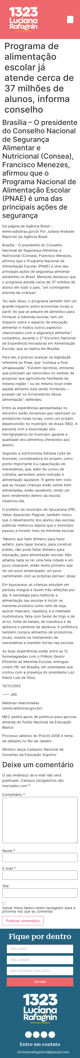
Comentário (13, 794)
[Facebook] (36, 1034)
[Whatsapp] (28, 1034)
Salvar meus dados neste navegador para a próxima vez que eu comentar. (38, 909)
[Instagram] (44, 1034)
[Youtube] (51, 1034)
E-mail (9, 868)
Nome (8, 850)
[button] (70, 19)
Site (5, 886)
